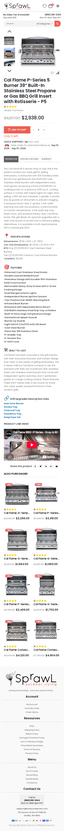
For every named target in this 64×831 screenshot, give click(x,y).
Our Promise (32, 771)
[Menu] (58, 6)
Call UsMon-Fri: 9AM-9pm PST (32, 800)
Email (56, 466)
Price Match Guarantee (32, 745)
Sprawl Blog (32, 775)
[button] (10, 106)
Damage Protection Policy (32, 737)
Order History (32, 712)
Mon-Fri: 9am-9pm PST (50, 16)
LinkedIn (45, 466)
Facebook (35, 466)
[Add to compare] (57, 73)
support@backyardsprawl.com (32, 808)
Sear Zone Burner (14, 403)
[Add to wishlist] (52, 73)
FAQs (31, 726)
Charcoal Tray (12, 410)
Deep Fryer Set (12, 417)
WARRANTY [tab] (46, 159)
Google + (51, 466)
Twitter (40, 466)
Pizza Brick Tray (12, 413)
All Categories (43, 23)
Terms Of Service (32, 749)
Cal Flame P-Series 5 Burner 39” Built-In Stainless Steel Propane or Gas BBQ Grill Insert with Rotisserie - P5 (30, 91)
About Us (32, 767)
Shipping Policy (32, 730)
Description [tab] (11, 159)
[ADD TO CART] (25, 486)
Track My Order (32, 708)
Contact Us (32, 782)
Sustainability (32, 778)
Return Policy (32, 733)
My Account (32, 704)
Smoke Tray (11, 406)
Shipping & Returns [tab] (29, 159)
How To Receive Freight (32, 741)
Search (57, 24)
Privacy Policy (32, 753)
